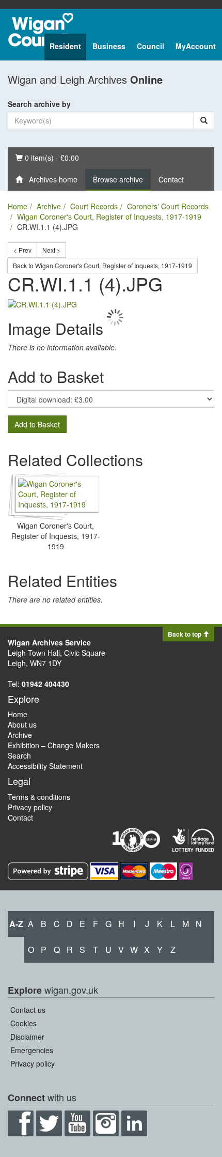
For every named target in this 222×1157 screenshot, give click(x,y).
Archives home (50, 179)
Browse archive (118, 179)
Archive (49, 206)
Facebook (21, 1123)
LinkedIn (134, 1123)
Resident (65, 46)
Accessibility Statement (45, 766)
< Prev (22, 249)
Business (108, 46)
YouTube (77, 1123)
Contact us (27, 1010)
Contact (171, 179)
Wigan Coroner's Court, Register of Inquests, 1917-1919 (109, 216)
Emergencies (31, 1050)
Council (150, 46)
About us (22, 724)
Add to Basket (37, 424)
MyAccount (196, 46)
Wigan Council (41, 29)
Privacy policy (30, 807)
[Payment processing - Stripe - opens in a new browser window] (49, 870)
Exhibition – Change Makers (54, 745)
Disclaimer (27, 1036)
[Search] (204, 120)
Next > (51, 249)
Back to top (185, 634)
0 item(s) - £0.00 (47, 157)
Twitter (49, 1123)
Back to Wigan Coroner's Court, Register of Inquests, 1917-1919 (102, 265)
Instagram (106, 1123)
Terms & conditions (39, 797)
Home (17, 206)
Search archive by (39, 104)
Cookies (23, 1023)
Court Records (94, 206)
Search (19, 755)
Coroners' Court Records (168, 206)
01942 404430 (45, 683)
